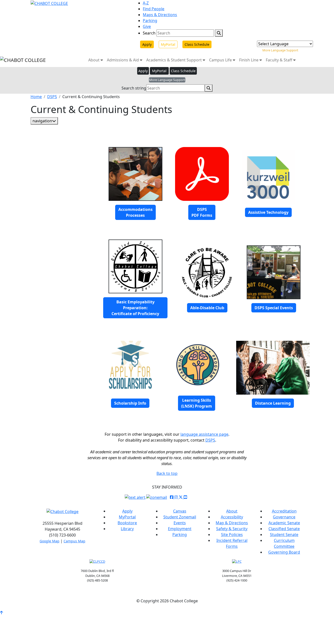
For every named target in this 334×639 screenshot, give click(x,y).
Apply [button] (143, 70)
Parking (150, 20)
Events (180, 522)
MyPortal (168, 44)
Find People (153, 8)
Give (147, 26)
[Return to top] (1, 612)
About (94, 60)
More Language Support (280, 50)
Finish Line (249, 60)
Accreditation (284, 511)
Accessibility (232, 517)
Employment (179, 528)
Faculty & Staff (279, 60)
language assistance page (204, 434)
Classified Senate (284, 528)
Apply (147, 44)
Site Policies (232, 534)
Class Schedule (197, 44)
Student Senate (284, 534)
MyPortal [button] (159, 70)
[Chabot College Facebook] (172, 497)
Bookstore (127, 522)
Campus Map (74, 541)
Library (127, 528)
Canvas (179, 511)
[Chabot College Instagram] (176, 497)
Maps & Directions (160, 14)
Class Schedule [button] (183, 70)
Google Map (49, 541)
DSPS (52, 96)
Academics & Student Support (174, 60)
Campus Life (221, 60)
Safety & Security (231, 528)
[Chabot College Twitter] (181, 497)
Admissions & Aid (123, 60)
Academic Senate (284, 522)
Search (149, 33)
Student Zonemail (179, 517)
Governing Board (284, 552)
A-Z (146, 3)
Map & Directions (232, 522)
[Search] (219, 33)
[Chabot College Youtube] (185, 497)
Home (36, 96)
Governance (284, 517)
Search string (134, 88)
